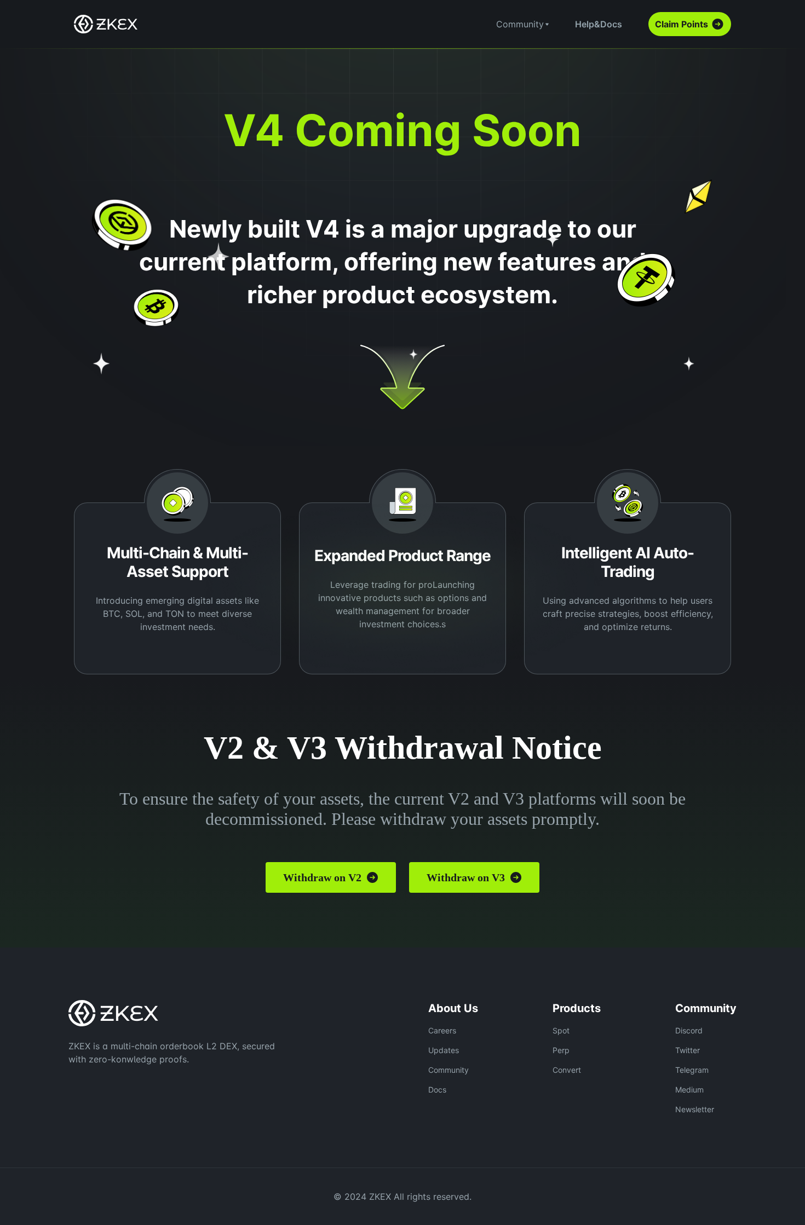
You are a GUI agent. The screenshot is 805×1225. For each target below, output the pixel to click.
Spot (561, 1030)
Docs (437, 1089)
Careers (442, 1030)
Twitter (687, 1050)
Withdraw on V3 (466, 877)
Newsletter (694, 1109)
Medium (689, 1089)
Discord (689, 1030)
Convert (567, 1069)
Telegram (692, 1069)
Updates (443, 1050)
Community (448, 1069)
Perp (561, 1050)
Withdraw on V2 (322, 877)
